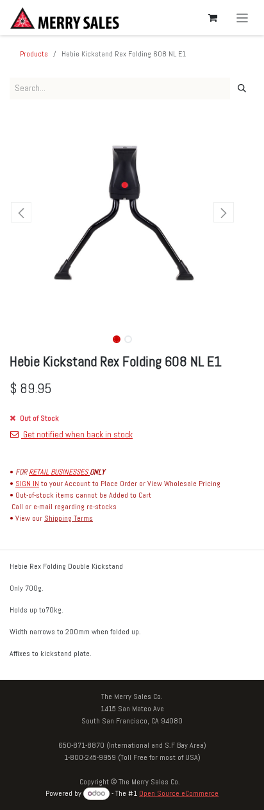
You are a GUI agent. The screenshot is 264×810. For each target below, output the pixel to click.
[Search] (241, 88)
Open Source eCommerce (179, 793)
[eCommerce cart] (213, 18)
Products (34, 54)
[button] (21, 212)
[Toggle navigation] (242, 17)
